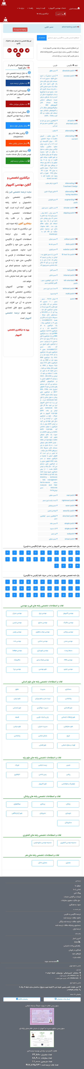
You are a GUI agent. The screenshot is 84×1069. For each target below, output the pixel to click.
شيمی (68, 765)
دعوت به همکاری (75, 904)
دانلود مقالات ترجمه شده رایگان (70, 921)
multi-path (70, 293)
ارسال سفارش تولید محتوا (19, 125)
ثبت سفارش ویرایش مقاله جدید (20, 105)
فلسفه (17, 717)
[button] (57, 8)
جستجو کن (41, 37)
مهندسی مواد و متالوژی (42, 631)
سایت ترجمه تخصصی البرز (20, 192)
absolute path (68, 70)
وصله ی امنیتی (52, 510)
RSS (76, 942)
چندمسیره (53, 293)
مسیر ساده (53, 523)
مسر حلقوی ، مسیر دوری (49, 207)
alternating (70, 130)
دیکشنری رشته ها (43, 13)
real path (71, 495)
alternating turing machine (71, 193)
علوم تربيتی (17, 698)
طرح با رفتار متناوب (51, 183)
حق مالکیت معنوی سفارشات (70, 900)
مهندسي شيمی (17, 622)
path (72, 299)
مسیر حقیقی (53, 495)
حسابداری (68, 689)
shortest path (69, 516)
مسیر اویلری (53, 249)
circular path (69, 207)
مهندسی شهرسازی (42, 650)
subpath (71, 533)
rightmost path (68, 500)
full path (71, 270)
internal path (69, 275)
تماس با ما (77, 889)
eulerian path (69, 249)
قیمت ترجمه (40, 8)
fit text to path (68, 254)
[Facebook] (21, 50)
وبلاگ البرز (77, 893)
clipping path (69, 213)
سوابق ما (78, 885)
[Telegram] (27, 50)
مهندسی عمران (17, 613)
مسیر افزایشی (52, 199)
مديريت (42, 689)
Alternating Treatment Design (70, 185)
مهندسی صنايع (42, 622)
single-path (70, 528)
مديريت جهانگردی (42, 707)
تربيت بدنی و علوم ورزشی (42, 698)
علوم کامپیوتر (43, 783)
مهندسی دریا (17, 669)
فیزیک (17, 765)
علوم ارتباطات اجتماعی (68, 717)
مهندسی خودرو (68, 669)
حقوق (17, 689)
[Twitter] (15, 50)
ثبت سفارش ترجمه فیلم (19, 161)
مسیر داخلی (53, 275)
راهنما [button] (31, 8)
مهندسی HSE (68, 659)
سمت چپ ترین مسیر (50, 288)
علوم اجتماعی (17, 707)
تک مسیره (53, 528)
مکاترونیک (17, 659)
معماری (68, 862)
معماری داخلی (42, 862)
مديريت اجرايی (42, 726)
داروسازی (68, 813)
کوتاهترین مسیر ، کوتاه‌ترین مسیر (48, 517)
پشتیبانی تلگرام (23, 999)
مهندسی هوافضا (17, 650)
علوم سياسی (17, 726)
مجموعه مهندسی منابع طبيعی (43, 842)
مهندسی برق (42, 613)
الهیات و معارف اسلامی (68, 745)
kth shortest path (71, 282)
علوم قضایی (42, 745)
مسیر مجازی (53, 539)
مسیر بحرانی (53, 239)
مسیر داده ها (53, 244)
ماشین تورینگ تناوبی (50, 191)
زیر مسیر (54, 533)
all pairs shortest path (72, 122)
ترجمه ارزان (77, 928)
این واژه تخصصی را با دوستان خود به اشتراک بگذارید (18, 42)
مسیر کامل (53, 270)
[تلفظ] (78, 27)
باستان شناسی (42, 735)
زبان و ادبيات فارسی (43, 717)
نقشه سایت (77, 957)
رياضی (68, 774)
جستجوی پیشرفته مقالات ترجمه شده (68, 925)
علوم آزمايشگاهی (17, 813)
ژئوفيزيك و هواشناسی (68, 783)
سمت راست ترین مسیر (50, 500)
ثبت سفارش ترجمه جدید (19, 83)
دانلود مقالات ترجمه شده (72, 917)
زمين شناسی (42, 774)
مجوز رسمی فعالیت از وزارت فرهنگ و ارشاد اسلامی (42, 1005)
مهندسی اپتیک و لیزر (43, 659)
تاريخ (68, 735)
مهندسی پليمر (17, 631)
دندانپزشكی (68, 822)
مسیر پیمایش (52, 505)
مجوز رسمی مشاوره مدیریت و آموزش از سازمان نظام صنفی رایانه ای (42, 1028)
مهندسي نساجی (42, 641)
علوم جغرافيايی (68, 726)
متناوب (54, 130)
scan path (70, 505)
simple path (70, 523)
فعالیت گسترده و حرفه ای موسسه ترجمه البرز (42, 1050)
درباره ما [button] (21, 8)
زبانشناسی (17, 735)
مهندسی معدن (68, 641)
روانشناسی (68, 698)
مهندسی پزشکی (68, 631)
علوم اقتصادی (68, 707)
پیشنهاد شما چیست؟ (20, 29)
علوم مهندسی (43, 669)
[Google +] (9, 50)
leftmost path (69, 288)
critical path (69, 239)
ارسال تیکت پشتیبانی (63, 999)
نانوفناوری (17, 774)
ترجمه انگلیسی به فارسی (72, 914)
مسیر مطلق (53, 70)
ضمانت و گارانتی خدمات (72, 896)
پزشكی (68, 804)
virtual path (70, 539)
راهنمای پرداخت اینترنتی (72, 945)
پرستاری (42, 804)
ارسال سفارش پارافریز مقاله (18, 143)
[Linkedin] (18, 55)
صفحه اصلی (73, 8)
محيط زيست (68, 650)
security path (69, 510)
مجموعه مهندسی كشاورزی (68, 842)
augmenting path (71, 201)
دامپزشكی (43, 813)
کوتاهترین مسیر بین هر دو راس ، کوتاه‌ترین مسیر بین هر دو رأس (48, 123)
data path (70, 244)
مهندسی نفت (17, 641)
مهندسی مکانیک (68, 622)
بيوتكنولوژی (17, 804)
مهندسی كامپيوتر (68, 613)
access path (69, 75)
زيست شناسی (42, 765)
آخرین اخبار (77, 938)
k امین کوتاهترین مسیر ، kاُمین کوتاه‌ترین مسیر (48, 281)
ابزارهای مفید (76, 953)
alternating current (71, 138)
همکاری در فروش (75, 950)
